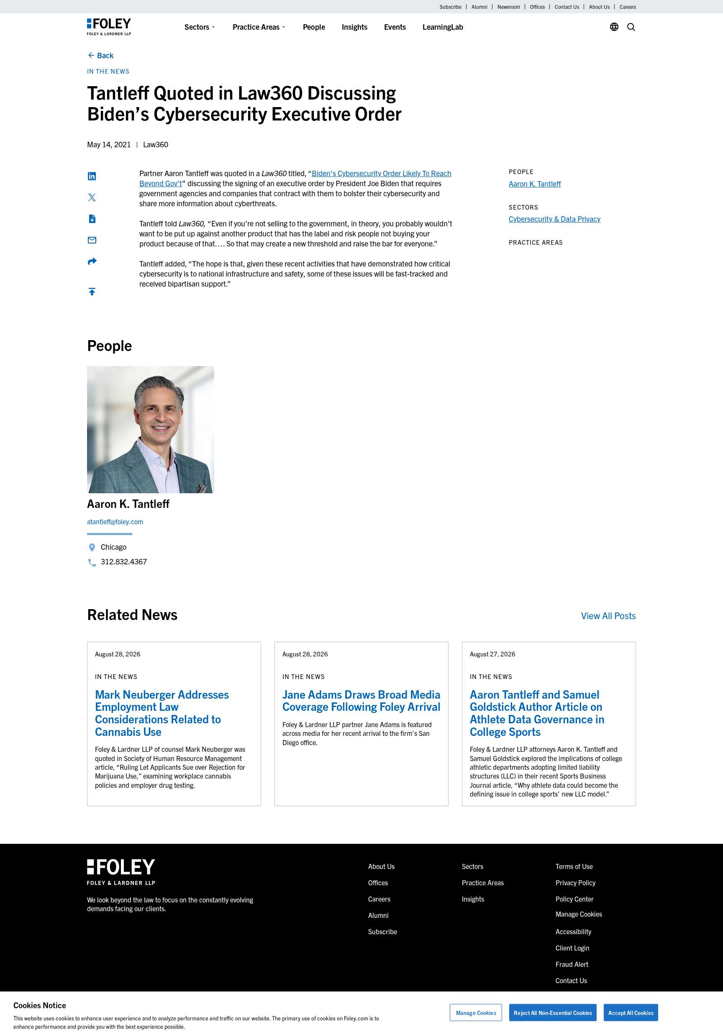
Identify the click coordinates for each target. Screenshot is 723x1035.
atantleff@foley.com (115, 521)
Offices (537, 6)
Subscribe (450, 6)
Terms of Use (574, 866)
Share (92, 261)
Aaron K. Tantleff (535, 183)
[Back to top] (92, 293)
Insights (354, 26)
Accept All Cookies (630, 1012)
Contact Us (567, 6)
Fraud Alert (572, 964)
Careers (628, 6)
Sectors (197, 26)
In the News (108, 71)
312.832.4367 (124, 561)
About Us (599, 6)
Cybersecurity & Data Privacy (554, 218)
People (314, 26)
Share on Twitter (92, 197)
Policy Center (575, 898)
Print (92, 219)
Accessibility (573, 931)
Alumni (479, 6)
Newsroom (508, 6)
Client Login (573, 947)
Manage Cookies (476, 1012)
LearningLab (443, 26)
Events (395, 26)
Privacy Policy (575, 882)
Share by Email (92, 240)
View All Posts (608, 615)
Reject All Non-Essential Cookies (553, 1012)
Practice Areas (256, 26)
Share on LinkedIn (92, 176)
